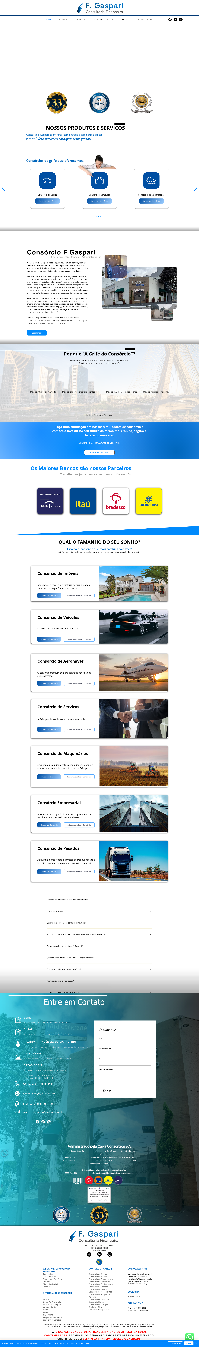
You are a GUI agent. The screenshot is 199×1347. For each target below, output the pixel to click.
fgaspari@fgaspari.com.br (138, 1281)
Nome (100, 1038)
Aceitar (189, 1343)
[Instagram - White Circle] (49, 1121)
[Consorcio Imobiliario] (98, 84)
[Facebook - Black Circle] (170, 19)
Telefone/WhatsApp (104, 1048)
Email (100, 1059)
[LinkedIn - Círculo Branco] (43, 1121)
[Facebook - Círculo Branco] (37, 1121)
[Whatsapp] (17, 1093)
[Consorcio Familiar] (95, 84)
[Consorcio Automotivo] (100, 84)
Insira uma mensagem (105, 1069)
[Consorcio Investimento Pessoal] (103, 84)
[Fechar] (196, 1343)
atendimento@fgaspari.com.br (140, 1279)
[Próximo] (195, 56)
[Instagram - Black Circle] (181, 19)
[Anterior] (4, 56)
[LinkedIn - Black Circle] (175, 19)
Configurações (175, 1343)
